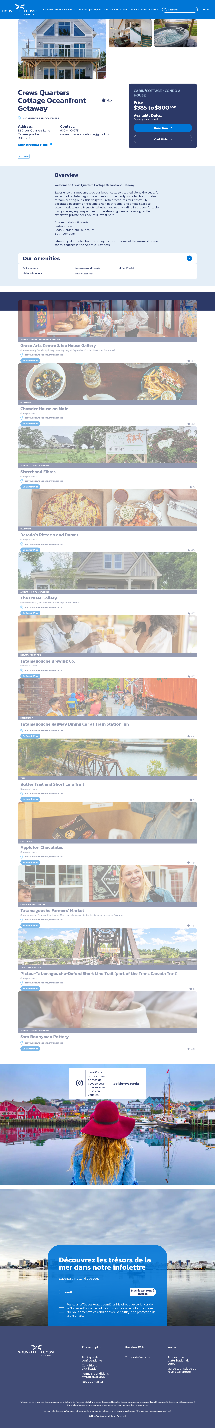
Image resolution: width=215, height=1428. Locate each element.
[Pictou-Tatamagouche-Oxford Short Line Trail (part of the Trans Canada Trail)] (107, 946)
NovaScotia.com (99, 1416)
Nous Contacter (92, 1381)
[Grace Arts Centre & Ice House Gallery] (107, 318)
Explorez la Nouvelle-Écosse (59, 9)
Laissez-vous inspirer (116, 9)
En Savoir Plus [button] (30, 360)
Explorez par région (90, 9)
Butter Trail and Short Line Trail (52, 784)
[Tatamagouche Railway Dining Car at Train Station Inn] (107, 697)
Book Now (161, 128)
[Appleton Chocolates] (107, 820)
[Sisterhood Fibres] (107, 444)
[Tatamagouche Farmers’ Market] (107, 883)
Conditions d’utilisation (90, 1367)
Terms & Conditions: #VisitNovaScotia (95, 1375)
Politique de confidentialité (92, 1359)
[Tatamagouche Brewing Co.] (107, 634)
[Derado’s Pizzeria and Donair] (107, 507)
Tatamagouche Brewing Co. (47, 661)
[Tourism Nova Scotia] (19, 6)
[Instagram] (79, 1085)
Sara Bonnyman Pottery (44, 1036)
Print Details (24, 156)
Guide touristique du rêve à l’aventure (182, 1370)
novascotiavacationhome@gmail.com (85, 134)
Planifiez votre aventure (144, 9)
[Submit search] (165, 9)
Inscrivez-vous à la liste (143, 1292)
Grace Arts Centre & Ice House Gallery (58, 345)
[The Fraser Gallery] (107, 571)
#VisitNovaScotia (126, 1083)
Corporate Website (137, 1357)
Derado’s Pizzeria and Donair (49, 534)
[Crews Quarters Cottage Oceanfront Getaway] (62, 49)
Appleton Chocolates (41, 847)
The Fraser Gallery (38, 598)
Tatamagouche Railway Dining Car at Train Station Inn (74, 724)
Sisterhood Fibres (38, 471)
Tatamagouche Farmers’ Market (52, 910)
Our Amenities (41, 258)
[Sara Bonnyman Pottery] (107, 1009)
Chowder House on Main (44, 408)
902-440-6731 (69, 130)
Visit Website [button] (163, 139)
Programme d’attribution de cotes (178, 1360)
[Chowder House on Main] (107, 381)
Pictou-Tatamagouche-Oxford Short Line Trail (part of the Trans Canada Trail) (99, 973)
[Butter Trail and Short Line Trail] (107, 757)
